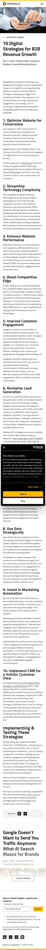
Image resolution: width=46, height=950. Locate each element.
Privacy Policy (8, 929)
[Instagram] (16, 937)
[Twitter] (25, 813)
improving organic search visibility (27, 438)
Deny (23, 501)
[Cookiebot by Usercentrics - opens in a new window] (33, 447)
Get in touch (32, 794)
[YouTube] (22, 937)
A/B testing (26, 163)
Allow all (23, 494)
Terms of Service (21, 929)
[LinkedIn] (19, 813)
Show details (33, 487)
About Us (6, 945)
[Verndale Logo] (14, 4)
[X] (10, 937)
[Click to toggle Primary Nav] (42, 4)
